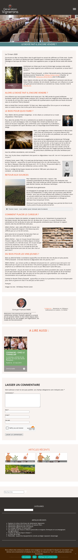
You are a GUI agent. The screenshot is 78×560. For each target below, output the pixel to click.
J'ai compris (26, 557)
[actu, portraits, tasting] (10, 9)
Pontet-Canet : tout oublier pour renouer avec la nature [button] (28, 209)
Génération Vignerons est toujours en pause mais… (25, 525)
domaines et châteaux (60, 308)
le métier (64, 310)
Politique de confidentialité (48, 557)
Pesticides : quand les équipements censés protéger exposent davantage (33, 536)
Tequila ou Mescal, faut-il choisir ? (19, 533)
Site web (7, 420)
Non (34, 557)
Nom (7, 410)
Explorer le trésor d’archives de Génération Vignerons (26, 523)
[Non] (75, 554)
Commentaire (9, 393)
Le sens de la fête (14, 534)
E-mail (7, 415)
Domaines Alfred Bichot (44, 77)
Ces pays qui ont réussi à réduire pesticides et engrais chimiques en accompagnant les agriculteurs (36, 530)
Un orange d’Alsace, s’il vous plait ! (19, 528)
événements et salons (53, 310)
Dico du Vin (27, 86)
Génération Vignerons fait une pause (20, 526)
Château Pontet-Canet (51, 75)
